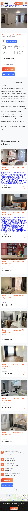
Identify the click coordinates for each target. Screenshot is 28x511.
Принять (14, 508)
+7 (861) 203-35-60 (11, 465)
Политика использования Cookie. (7, 489)
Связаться (7, 480)
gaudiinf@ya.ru (10, 475)
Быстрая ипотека (7, 485)
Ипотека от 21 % (11, 41)
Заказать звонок (19, 3)
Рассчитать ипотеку (8, 74)
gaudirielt (8, 470)
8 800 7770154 (10, 460)
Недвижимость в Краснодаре (9, 5)
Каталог (24, 5)
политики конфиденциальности (17, 505)
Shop (19, 5)
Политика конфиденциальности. (20, 489)
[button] (3, 41)
